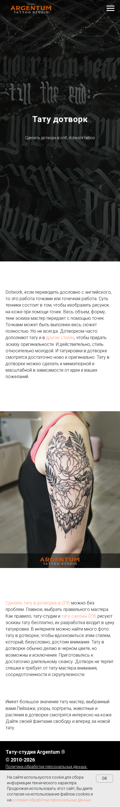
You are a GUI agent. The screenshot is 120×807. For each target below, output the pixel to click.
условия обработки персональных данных (51, 800)
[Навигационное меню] (110, 8)
